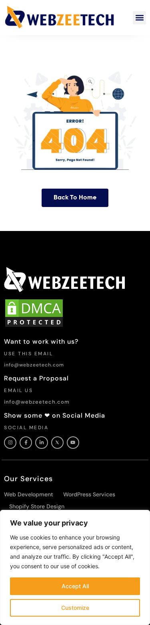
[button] (139, 17)
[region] (75, 567)
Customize (75, 607)
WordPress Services (89, 494)
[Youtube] (73, 442)
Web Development (28, 494)
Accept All (75, 586)
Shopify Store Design (36, 506)
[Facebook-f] (26, 442)
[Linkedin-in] (41, 442)
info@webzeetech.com (34, 365)
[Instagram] (10, 442)
